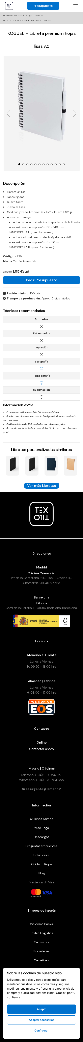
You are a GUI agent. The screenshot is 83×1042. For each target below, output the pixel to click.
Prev (8, 113)
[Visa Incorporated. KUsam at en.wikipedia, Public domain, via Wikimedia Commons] (47, 892)
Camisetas (41, 942)
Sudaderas (41, 951)
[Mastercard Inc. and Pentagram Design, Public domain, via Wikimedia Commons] (36, 892)
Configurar (41, 1030)
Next (75, 113)
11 (60, 164)
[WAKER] (12, 465)
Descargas (41, 837)
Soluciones (41, 855)
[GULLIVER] (70, 465)
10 (56, 164)
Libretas (37, 15)
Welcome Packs (41, 924)
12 (64, 164)
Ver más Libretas (41, 485)
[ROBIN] (51, 465)
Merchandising (22, 15)
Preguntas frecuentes (41, 846)
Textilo (7, 15)
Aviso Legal (41, 828)
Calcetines (41, 960)
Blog (41, 873)
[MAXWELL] (31, 465)
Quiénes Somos (41, 819)
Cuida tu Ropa (41, 864)
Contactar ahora (41, 749)
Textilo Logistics (41, 933)
